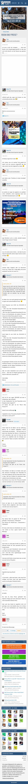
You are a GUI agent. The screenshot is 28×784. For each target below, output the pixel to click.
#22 (25, 94)
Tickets (14, 652)
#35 (25, 516)
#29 (25, 265)
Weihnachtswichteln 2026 (10, 700)
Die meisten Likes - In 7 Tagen (9, 731)
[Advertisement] (14, 72)
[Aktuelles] (18, 3)
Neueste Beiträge (6, 668)
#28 (25, 249)
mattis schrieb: (6, 283)
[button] (25, 3)
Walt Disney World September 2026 (12, 686)
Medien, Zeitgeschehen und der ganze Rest (13, 703)
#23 (25, 108)
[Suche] (22, 3)
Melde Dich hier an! (14, 21)
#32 (25, 425)
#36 (25, 540)
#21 (25, 44)
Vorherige (13, 630)
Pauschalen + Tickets (13, 657)
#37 (25, 569)
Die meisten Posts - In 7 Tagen (9, 708)
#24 (25, 156)
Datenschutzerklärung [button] (8, 778)
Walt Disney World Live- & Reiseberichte (13, 676)
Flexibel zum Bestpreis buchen (14, 646)
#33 (25, 455)
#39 (25, 624)
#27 (25, 235)
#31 (25, 394)
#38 (25, 590)
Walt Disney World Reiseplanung (11, 690)
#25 (25, 175)
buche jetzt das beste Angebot (14, 662)
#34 (25, 491)
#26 (25, 189)
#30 (25, 280)
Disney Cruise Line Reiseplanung (11, 684)
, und (11, 385)
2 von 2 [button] (19, 630)
